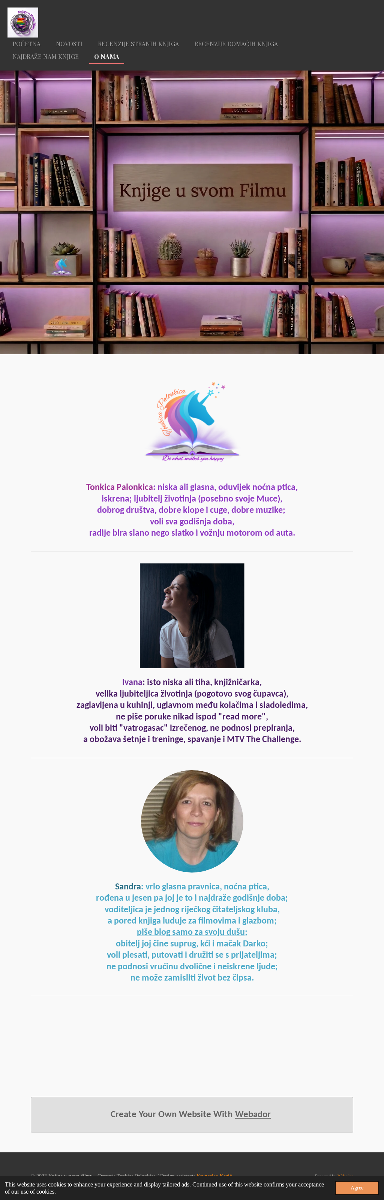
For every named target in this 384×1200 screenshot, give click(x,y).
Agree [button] (357, 1188)
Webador (253, 1114)
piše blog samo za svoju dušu (191, 932)
